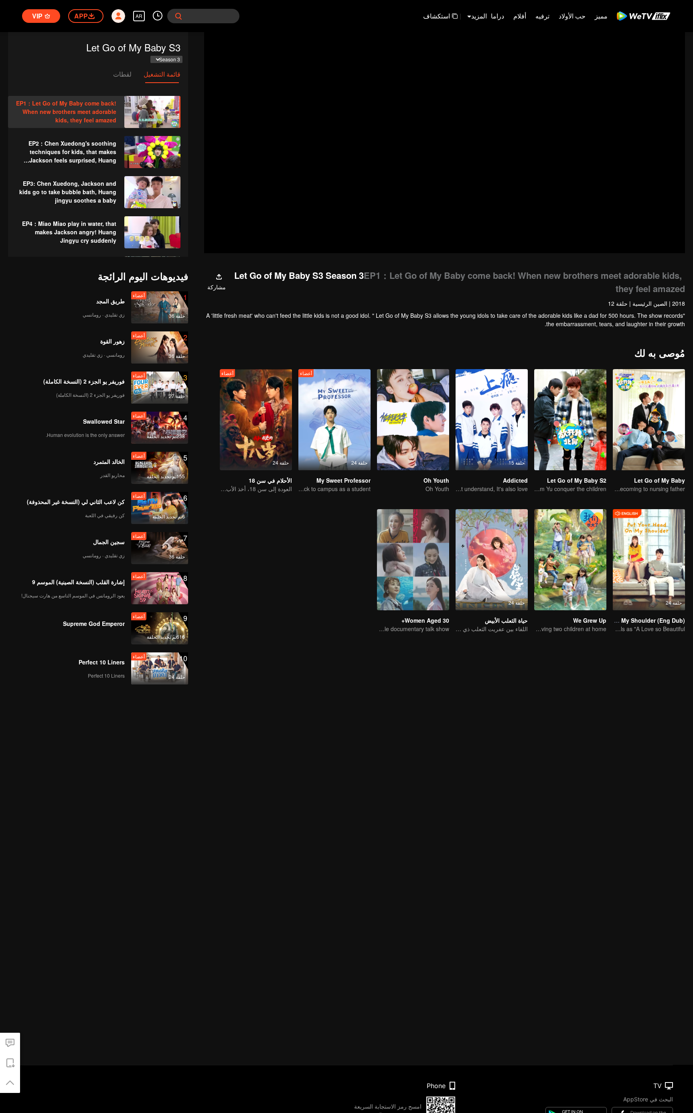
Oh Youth (436, 480)
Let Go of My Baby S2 (576, 480)
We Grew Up (589, 620)
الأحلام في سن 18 (270, 480)
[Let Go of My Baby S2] (570, 419)
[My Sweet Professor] (334, 419)
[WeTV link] (644, 16)
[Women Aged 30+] (413, 559)
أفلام (519, 15)
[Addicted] (492, 419)
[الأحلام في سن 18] (256, 419)
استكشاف (436, 15)
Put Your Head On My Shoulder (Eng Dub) (628, 620)
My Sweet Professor (343, 480)
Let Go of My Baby (659, 480)
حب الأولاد (572, 15)
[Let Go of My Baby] (649, 419)
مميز (601, 15)
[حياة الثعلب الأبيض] (492, 559)
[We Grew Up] (570, 559)
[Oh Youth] (413, 419)
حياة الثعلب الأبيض (506, 620)
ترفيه (542, 15)
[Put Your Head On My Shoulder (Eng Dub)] (649, 559)
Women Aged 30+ (425, 620)
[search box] (178, 16)
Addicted (515, 480)
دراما (497, 15)
